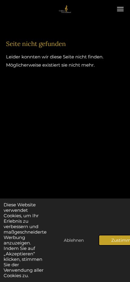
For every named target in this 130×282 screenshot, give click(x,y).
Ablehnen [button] (74, 240)
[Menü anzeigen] (120, 9)
